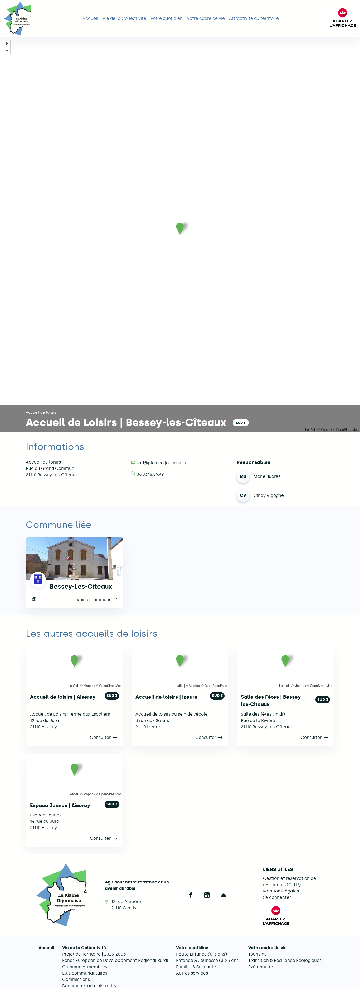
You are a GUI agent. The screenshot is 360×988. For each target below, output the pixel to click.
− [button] (6, 50)
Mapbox (89, 685)
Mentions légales (281, 891)
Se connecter (277, 897)
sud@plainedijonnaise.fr (162, 462)
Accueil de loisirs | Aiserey (62, 697)
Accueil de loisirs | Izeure (166, 697)
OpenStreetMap (110, 685)
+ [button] (6, 43)
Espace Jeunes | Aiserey (60, 805)
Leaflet (73, 685)
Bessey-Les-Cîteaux (81, 586)
